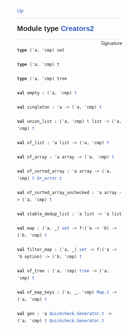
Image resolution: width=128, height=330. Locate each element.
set (65, 228)
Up (20, 11)
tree (84, 270)
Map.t (103, 292)
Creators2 (77, 28)
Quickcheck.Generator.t (76, 313)
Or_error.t (49, 178)
